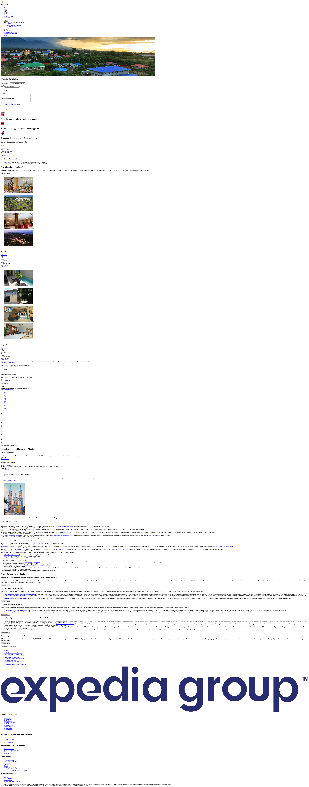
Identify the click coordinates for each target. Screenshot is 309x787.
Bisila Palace (7, 162)
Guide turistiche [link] (8, 780)
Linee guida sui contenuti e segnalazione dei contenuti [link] (17, 768)
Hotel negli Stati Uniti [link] (9, 722)
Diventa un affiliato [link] (9, 749)
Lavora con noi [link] (8, 778)
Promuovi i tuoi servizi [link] (9, 752)
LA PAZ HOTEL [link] (8, 557)
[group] (154, 418)
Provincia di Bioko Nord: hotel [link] (12, 657)
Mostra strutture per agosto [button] (7, 380)
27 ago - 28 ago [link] (5, 146)
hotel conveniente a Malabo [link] (66, 526)
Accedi (6, 20)
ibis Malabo (15, 595)
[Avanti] (2, 471)
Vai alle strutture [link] (5, 459)
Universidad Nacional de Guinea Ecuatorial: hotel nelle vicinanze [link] (20, 655)
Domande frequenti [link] (9, 739)
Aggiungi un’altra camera (7, 102)
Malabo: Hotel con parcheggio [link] (11, 661)
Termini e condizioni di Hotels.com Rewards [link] (15, 770)
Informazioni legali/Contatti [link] (11, 767)
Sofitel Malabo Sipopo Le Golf (20, 594)
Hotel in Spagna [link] (8, 721)
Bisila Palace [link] (152, 535)
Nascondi (3, 457)
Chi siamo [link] (6, 777)
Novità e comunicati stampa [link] (11, 750)
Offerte (65, 624)
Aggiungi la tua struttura (10, 14)
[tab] (5, 369)
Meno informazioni (5, 173)
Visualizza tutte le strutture (7, 362)
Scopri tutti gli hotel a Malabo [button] (8, 480)
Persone (3, 86)
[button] (154, 574)
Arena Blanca (15, 611)
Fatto (18, 104)
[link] (17, 7)
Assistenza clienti (8, 16)
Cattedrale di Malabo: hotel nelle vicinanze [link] (15, 654)
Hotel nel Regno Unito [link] (9, 726)
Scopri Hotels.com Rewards (14, 25)
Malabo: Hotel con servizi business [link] (13, 653)
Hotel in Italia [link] (7, 718)
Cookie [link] (6, 766)
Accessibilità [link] (7, 763)
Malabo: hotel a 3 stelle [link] (10, 660)
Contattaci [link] (6, 740)
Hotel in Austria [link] (8, 728)
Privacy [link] (6, 764)
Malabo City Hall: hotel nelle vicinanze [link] (14, 658)
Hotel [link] (5, 29)
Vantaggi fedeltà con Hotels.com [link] (12, 781)
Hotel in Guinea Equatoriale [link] (11, 33)
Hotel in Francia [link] (8, 719)
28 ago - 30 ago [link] (5, 152)
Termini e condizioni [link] (9, 760)
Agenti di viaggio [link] (8, 753)
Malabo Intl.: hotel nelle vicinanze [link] (12, 663)
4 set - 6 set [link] (3, 155)
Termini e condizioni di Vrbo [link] (11, 761)
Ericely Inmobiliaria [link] (45, 565)
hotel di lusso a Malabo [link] (13, 535)
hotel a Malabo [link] (39, 543)
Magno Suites (7, 163)
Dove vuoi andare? (5, 83)
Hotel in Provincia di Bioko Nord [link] (12, 32)
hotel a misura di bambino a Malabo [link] (224, 546)
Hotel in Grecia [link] (8, 723)
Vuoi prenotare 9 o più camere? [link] (9, 104)
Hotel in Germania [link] (8, 725)
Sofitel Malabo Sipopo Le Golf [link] (61, 535)
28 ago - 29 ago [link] (5, 149)
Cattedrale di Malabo (17, 610)
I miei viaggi (7, 17)
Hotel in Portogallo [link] (9, 729)
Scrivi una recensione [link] (9, 742)
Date (2, 85)
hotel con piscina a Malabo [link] (16, 549)
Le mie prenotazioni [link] (9, 738)
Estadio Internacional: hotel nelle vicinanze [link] (15, 664)
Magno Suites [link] (7, 540)
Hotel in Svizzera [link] (8, 731)
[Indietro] (1, 471)
